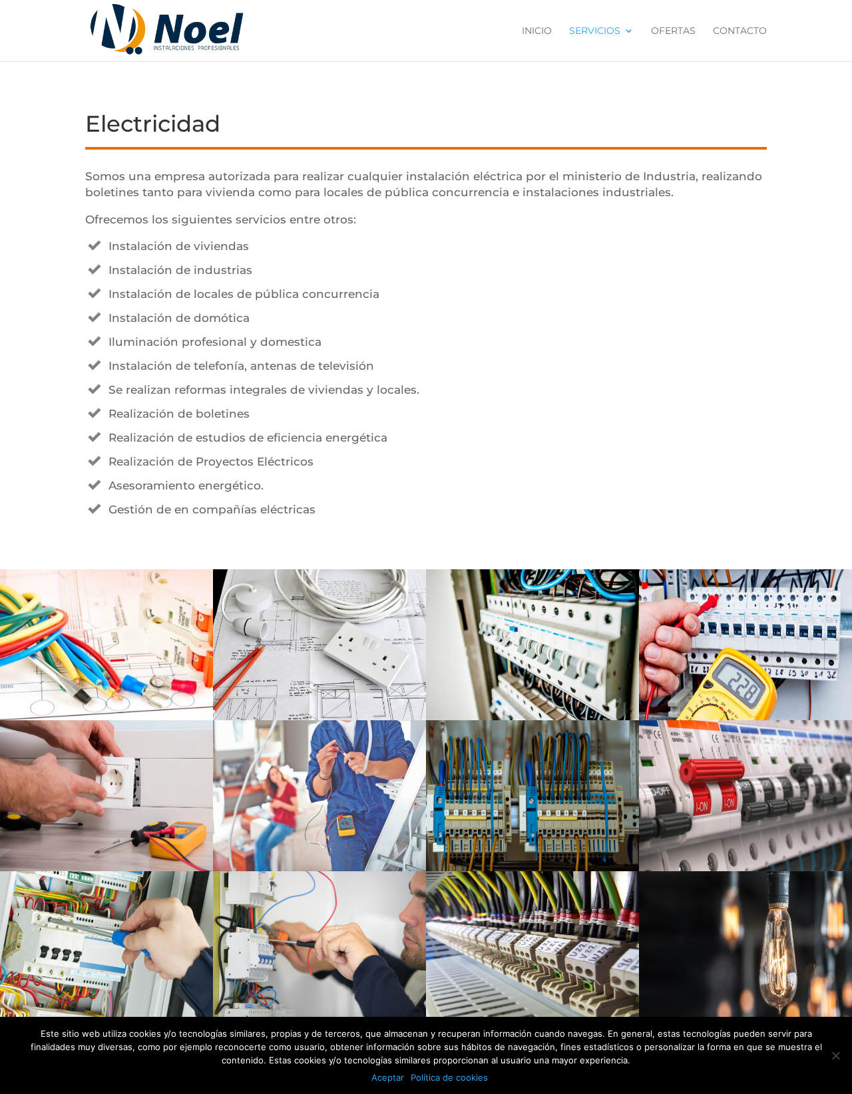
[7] (532, 868)
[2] (319, 717)
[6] (319, 868)
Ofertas (673, 31)
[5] (106, 868)
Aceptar (387, 1077)
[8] (745, 868)
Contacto (740, 31)
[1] (106, 717)
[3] (532, 717)
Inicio (537, 31)
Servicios (594, 31)
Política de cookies (449, 1077)
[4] (745, 717)
